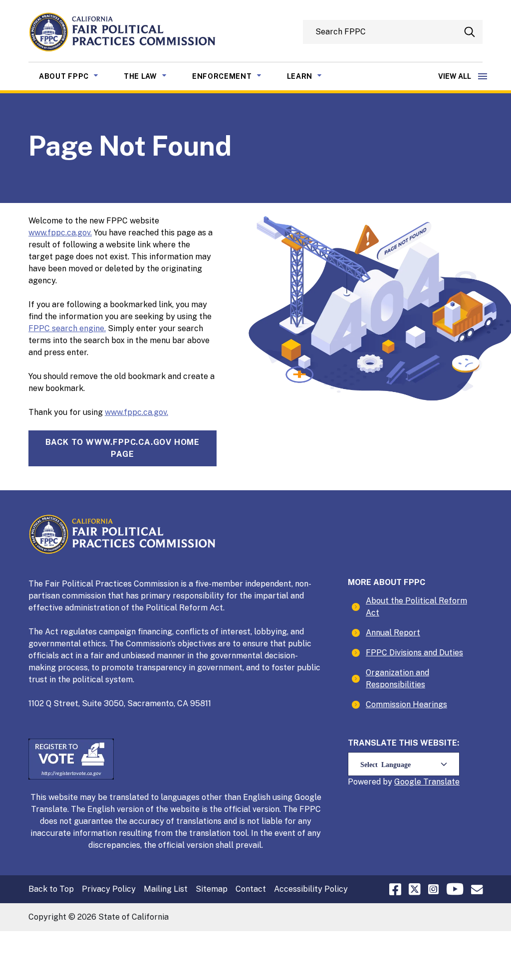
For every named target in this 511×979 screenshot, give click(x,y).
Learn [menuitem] (312, 76)
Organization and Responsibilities (397, 678)
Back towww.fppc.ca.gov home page (122, 448)
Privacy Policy (109, 889)
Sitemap (212, 889)
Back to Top (51, 889)
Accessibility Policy (311, 889)
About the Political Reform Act (416, 606)
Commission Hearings (406, 704)
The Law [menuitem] (153, 76)
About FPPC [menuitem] (76, 76)
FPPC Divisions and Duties (414, 652)
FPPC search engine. (67, 328)
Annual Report (393, 632)
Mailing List (166, 889)
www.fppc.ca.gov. (60, 232)
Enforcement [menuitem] (234, 76)
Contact (251, 889)
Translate (441, 781)
